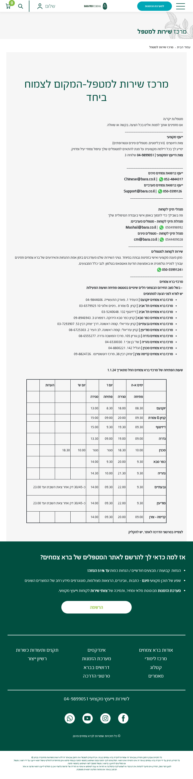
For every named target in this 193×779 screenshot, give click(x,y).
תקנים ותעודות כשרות (37, 650)
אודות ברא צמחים (156, 650)
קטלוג (156, 667)
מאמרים (156, 676)
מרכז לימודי (156, 658)
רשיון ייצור (37, 658)
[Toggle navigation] (180, 6)
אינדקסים (96, 650)
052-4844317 (173, 179)
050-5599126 (172, 191)
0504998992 (174, 227)
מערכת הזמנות (96, 658)
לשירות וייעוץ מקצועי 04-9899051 (96, 699)
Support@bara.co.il (139, 191)
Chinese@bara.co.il (139, 179)
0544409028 (174, 239)
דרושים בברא (96, 667)
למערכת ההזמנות (154, 6)
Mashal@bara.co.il (140, 227)
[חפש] (20, 6)
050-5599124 (171, 269)
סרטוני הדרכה (96, 676)
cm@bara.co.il (145, 239)
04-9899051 (145, 155)
